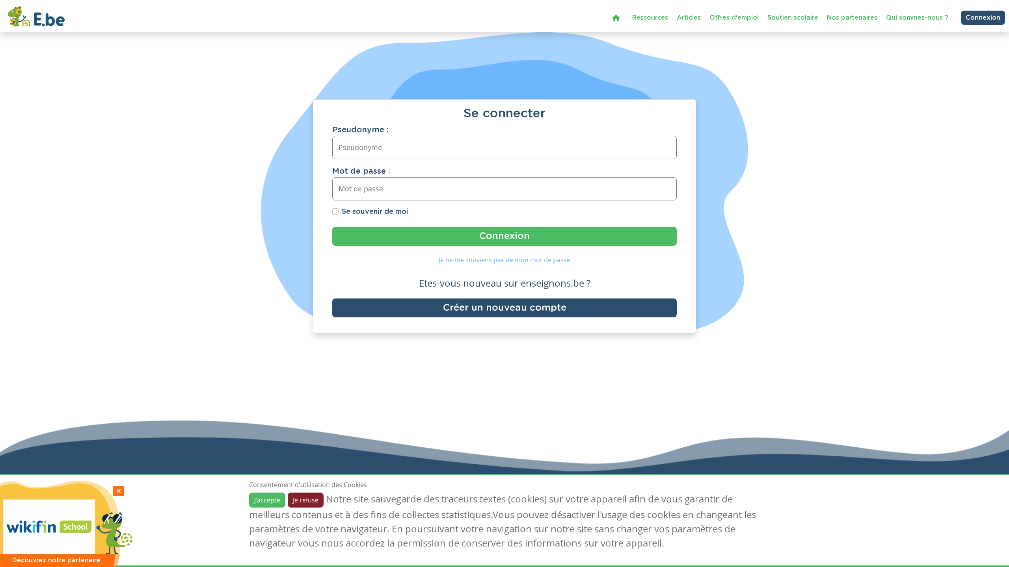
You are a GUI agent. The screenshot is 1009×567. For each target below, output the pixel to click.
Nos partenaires (852, 18)
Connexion (983, 18)
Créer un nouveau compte (504, 308)
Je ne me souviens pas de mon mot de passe (504, 260)
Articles (689, 18)
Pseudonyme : (360, 130)
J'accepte (267, 500)
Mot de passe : (361, 171)
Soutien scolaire (792, 18)
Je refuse (305, 500)
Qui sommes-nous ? (917, 18)
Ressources (650, 18)
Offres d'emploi (734, 18)
